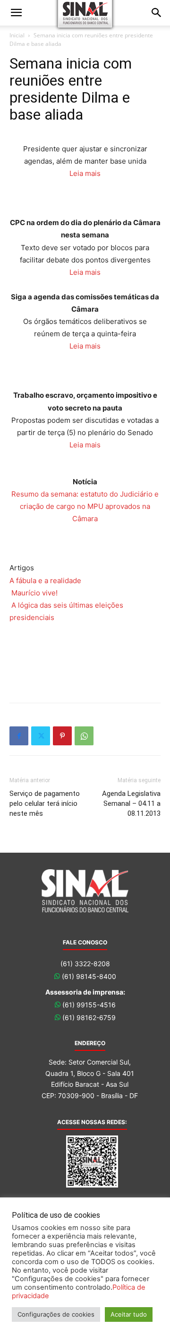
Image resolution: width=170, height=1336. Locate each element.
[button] (16, 13)
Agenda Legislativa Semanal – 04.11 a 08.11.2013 (131, 803)
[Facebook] (18, 735)
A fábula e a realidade (45, 580)
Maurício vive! (34, 592)
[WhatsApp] (84, 735)
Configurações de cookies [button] (55, 1314)
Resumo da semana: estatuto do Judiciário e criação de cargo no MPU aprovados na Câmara (85, 506)
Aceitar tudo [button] (128, 1314)
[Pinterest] (62, 735)
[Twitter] (40, 735)
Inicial (17, 35)
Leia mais (85, 173)
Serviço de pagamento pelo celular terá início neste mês (44, 803)
